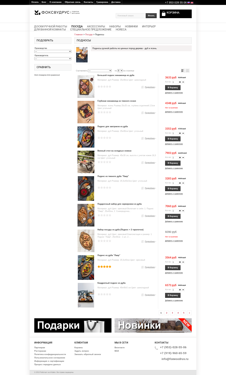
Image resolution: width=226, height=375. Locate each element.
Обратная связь (73, 2)
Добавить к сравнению (174, 93)
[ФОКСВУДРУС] (57, 12)
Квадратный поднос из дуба (111, 283)
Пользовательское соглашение (49, 358)
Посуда (77, 26)
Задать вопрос (81, 351)
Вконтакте (120, 347)
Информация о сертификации (49, 361)
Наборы (115, 26)
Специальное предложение (90, 29)
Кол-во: (168, 82)
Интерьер (149, 26)
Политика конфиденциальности (50, 354)
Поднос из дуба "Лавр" (108, 255)
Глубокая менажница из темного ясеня (116, 101)
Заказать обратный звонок (87, 354)
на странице (128, 71)
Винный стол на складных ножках (114, 151)
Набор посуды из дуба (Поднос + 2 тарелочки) (120, 229)
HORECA (121, 29)
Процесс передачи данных (47, 364)
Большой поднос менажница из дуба (115, 75)
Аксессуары (96, 26)
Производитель (41, 55)
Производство (41, 48)
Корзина (78, 347)
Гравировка (102, 2)
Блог (44, 2)
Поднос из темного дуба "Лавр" (113, 176)
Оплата (34, 2)
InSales (53, 372)
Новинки (131, 26)
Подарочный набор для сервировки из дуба (119, 204)
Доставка (115, 2)
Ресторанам (40, 351)
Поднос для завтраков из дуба (112, 126)
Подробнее (150, 87)
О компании (55, 2)
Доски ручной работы (50, 26)
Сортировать (81, 71)
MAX (117, 351)
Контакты (88, 2)
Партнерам (39, 347)
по (116, 71)
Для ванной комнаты (50, 29)
